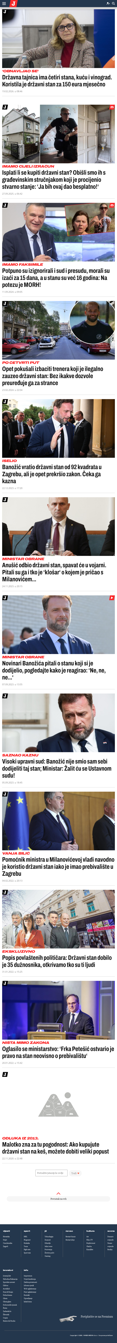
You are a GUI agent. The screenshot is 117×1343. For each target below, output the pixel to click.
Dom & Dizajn (8, 1292)
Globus (5, 1285)
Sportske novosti (9, 1282)
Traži (74, 1173)
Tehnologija (49, 1236)
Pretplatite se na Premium (97, 1317)
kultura (90, 1231)
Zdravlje (48, 1243)
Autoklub (6, 1289)
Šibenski (6, 1314)
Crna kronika (7, 1243)
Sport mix (27, 1253)
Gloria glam (7, 1302)
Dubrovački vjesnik (10, 1305)
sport (27, 1231)
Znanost (48, 1240)
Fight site (27, 1249)
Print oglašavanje (30, 1292)
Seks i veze (48, 1246)
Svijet (5, 1240)
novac (69, 1231)
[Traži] (113, 3)
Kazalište (89, 1249)
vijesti (6, 1231)
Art (87, 1236)
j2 (46, 1231)
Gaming (47, 1256)
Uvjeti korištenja (30, 1279)
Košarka (27, 1243)
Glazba (89, 1246)
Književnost (90, 1243)
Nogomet (27, 1240)
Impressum (28, 1276)
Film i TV (89, 1240)
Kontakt (27, 1295)
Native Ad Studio (9, 1321)
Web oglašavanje (30, 1289)
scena (111, 1231)
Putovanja (48, 1249)
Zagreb (5, 1246)
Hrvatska (6, 1236)
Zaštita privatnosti (30, 1282)
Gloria (5, 1298)
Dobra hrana (7, 1295)
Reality (109, 1249)
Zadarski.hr (7, 1311)
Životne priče (49, 1253)
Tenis (26, 1246)
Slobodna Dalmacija (10, 1279)
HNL (25, 1236)
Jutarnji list (7, 1276)
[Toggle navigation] (4, 3)
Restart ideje (70, 1240)
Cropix (5, 1318)
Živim (5, 1308)
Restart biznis (70, 1236)
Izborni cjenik (29, 1285)
